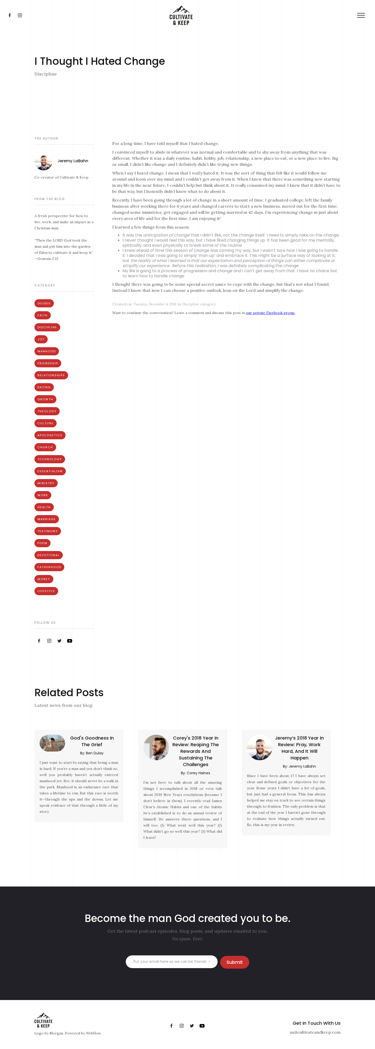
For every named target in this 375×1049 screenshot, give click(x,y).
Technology (50, 459)
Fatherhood (49, 567)
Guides (44, 303)
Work (43, 495)
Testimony (48, 531)
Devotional (49, 555)
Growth (45, 399)
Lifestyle (46, 591)
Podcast (173, 15)
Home (119, 15)
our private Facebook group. (270, 312)
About (145, 15)
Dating (44, 387)
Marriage (47, 519)
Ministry (46, 483)
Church (45, 447)
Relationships (51, 375)
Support (261, 15)
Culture (46, 423)
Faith (43, 315)
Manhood (47, 351)
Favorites (228, 15)
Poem (42, 543)
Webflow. (93, 1033)
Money (44, 579)
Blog (201, 15)
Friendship (48, 363)
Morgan (56, 1033)
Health (44, 507)
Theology (47, 411)
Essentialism (50, 471)
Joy (41, 339)
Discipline (47, 327)
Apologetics (50, 435)
